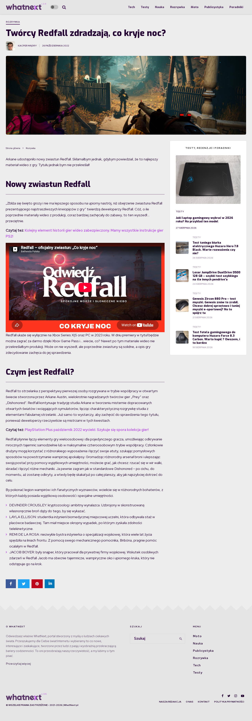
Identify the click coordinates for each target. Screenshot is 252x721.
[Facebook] (222, 695)
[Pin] (37, 583)
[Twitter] (228, 695)
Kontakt (204, 701)
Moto (194, 7)
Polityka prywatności (229, 701)
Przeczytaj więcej (18, 664)
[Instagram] (235, 695)
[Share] (11, 583)
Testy (145, 7)
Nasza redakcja (170, 701)
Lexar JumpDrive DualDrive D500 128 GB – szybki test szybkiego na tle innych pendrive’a (216, 276)
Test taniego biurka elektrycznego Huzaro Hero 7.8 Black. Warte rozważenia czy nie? (215, 248)
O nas (189, 701)
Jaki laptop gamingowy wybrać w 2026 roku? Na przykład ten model (204, 219)
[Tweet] (24, 583)
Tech (131, 7)
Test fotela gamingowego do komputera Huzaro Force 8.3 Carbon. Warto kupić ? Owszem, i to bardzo (216, 337)
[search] (181, 638)
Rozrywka (177, 7)
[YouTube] (242, 695)
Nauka (159, 7)
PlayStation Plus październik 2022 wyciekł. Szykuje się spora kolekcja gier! (87, 429)
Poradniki (236, 7)
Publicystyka (213, 7)
